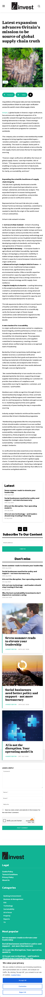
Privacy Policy (8, 877)
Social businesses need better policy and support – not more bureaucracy (21, 499)
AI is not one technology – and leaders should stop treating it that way (20, 515)
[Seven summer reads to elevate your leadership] (22, 618)
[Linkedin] (20, 529)
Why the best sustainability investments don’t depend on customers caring (21, 594)
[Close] (43, 960)
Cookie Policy (16, 975)
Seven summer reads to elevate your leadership (19, 491)
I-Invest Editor (10, 649)
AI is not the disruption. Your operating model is (20, 507)
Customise (22, 986)
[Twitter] (25, 529)
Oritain (5, 112)
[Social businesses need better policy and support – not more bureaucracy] (22, 670)
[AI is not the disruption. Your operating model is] (22, 725)
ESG (5, 82)
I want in (22, 549)
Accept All (22, 980)
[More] (30, 95)
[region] (22, 978)
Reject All (22, 992)
